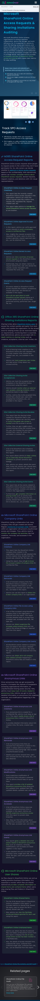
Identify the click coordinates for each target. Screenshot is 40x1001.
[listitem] (4, 6)
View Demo (32, 214)
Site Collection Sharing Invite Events (18, 482)
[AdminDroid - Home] (10, 2)
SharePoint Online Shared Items (17, 898)
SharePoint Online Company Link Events (20, 641)
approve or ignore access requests (23, 170)
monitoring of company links (18, 527)
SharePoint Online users (26, 324)
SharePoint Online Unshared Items (18, 927)
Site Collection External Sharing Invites (19, 445)
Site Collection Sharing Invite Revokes (19, 412)
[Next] (36, 93)
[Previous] (32, 93)
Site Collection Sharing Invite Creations (20, 346)
